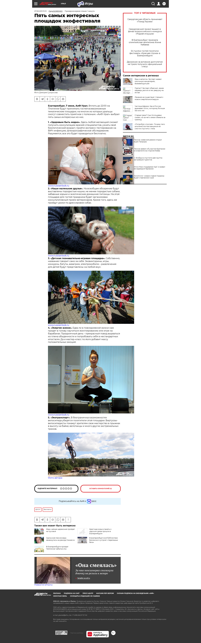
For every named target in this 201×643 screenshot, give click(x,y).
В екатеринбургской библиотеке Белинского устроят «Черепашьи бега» (103, 540)
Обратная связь (60, 596)
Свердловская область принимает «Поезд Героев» (144, 20)
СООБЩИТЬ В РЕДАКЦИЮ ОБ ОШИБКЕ (85, 596)
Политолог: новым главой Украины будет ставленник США (149, 177)
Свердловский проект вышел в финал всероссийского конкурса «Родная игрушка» (145, 31)
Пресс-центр (88, 593)
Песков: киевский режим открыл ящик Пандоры (148, 141)
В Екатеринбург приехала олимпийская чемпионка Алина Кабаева (145, 42)
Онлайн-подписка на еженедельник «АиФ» (135, 593)
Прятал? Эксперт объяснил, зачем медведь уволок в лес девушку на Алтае (149, 90)
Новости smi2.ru (43, 584)
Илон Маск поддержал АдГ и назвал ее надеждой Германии (149, 168)
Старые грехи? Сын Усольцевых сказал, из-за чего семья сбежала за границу (150, 117)
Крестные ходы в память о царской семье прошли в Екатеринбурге (100, 531)
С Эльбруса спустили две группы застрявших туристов (148, 159)
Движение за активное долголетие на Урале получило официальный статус (145, 64)
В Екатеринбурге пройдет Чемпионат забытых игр (57, 548)
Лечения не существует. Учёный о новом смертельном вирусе (149, 98)
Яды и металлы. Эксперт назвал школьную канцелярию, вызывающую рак (148, 81)
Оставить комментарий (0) (100, 488)
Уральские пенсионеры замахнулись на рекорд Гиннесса (60, 539)
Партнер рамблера (76, 633)
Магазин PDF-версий (105, 593)
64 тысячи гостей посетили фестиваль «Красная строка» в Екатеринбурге (144, 53)
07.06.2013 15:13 (40, 11)
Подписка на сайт (71, 593)
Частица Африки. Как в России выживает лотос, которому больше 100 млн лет (150, 108)
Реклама (57, 593)
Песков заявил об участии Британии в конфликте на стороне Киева (149, 150)
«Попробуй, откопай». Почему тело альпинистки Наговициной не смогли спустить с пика (150, 126)
